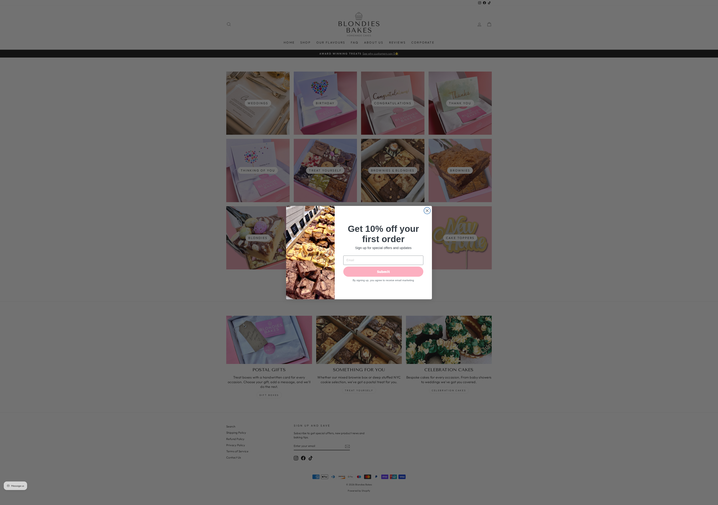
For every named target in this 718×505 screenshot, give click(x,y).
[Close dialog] (427, 210)
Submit (383, 271)
